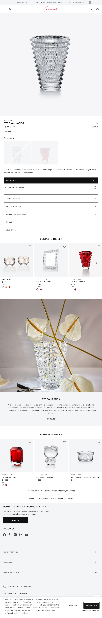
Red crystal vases (49, 491)
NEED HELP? (8, 562)
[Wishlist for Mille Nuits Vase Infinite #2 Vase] (99, 442)
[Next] (96, 263)
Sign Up (15, 520)
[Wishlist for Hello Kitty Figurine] (64, 442)
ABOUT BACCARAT (11, 572)
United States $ (9, 593)
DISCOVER (51, 419)
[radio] (3, 287)
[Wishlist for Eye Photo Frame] (64, 246)
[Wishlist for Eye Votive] (30, 246)
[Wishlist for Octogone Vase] (30, 442)
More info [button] (7, 131)
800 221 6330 (29, 587)
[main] (51, 254)
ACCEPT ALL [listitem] (91, 605)
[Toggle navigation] (4, 9)
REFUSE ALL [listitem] (74, 605)
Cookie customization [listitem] (90, 610)
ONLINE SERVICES (10, 552)
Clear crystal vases (66, 491)
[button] (12, 2)
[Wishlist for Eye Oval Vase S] (97, 123)
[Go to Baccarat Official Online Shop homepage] (51, 9)
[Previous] (5, 263)
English (23, 593)
